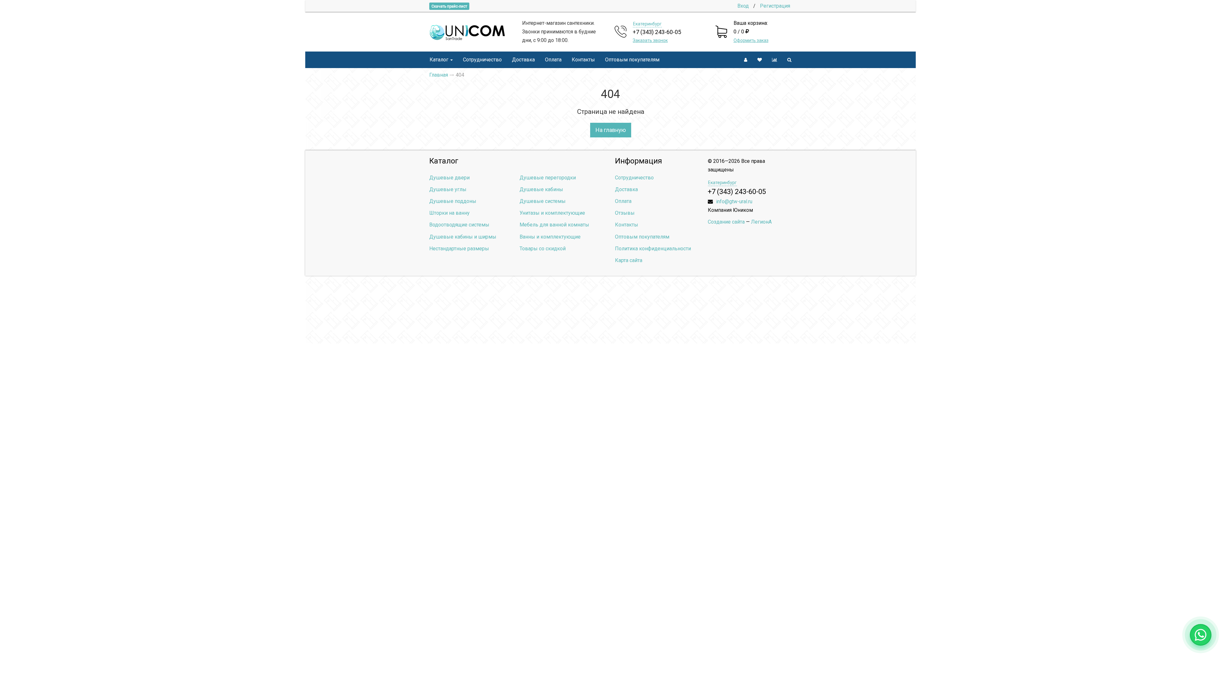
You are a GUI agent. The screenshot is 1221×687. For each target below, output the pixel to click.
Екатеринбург (647, 23)
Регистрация (775, 6)
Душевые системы (543, 201)
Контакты (583, 60)
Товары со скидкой (543, 249)
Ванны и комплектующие (550, 237)
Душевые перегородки (548, 178)
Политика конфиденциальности (653, 249)
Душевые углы (447, 189)
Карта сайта (628, 260)
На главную (611, 130)
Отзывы (625, 213)
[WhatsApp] (1200, 635)
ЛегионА (761, 222)
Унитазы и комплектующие (552, 213)
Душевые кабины (541, 189)
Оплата (553, 60)
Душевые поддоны (452, 201)
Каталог (439, 60)
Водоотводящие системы (459, 225)
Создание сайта (726, 222)
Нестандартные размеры (459, 249)
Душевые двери (449, 178)
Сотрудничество (482, 60)
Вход (743, 6)
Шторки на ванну (449, 213)
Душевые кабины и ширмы (462, 237)
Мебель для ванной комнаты (554, 225)
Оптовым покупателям (632, 60)
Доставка (523, 60)
